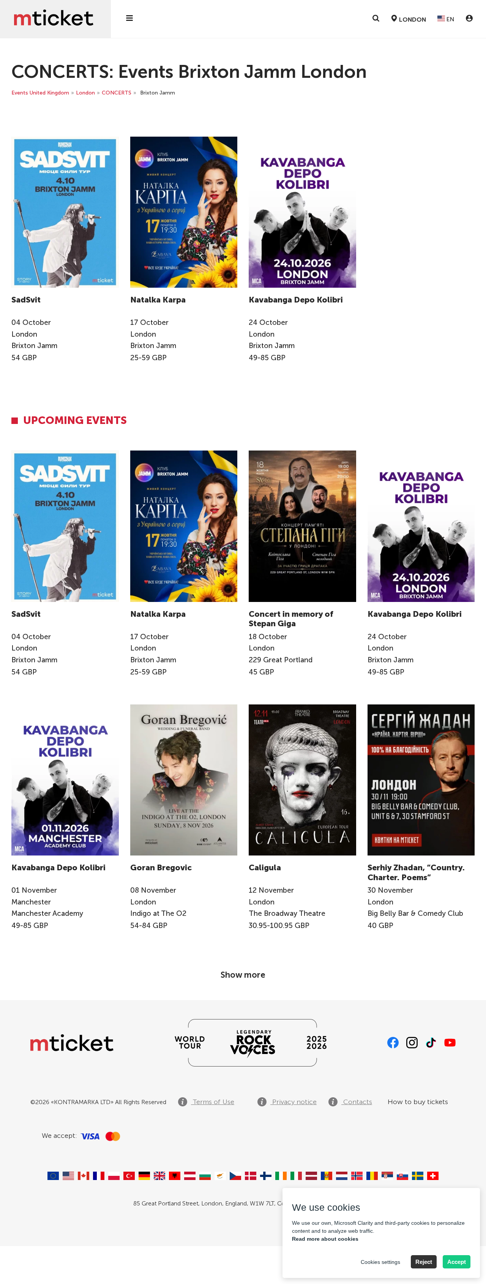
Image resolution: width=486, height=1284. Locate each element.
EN (449, 19)
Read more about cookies (325, 1239)
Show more (243, 975)
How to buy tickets (418, 1102)
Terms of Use (212, 1102)
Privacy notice (293, 1102)
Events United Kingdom (40, 93)
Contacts (356, 1102)
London (85, 93)
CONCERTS (116, 93)
